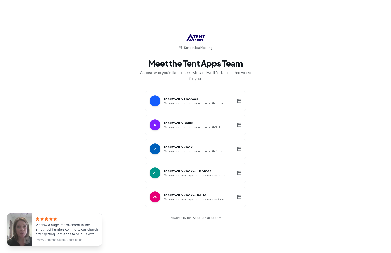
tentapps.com (211, 217)
